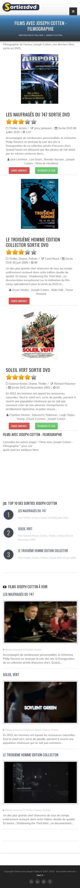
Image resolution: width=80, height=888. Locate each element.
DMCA (40, 875)
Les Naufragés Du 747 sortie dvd (38, 114)
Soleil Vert (25, 528)
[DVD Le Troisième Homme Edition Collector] (39, 204)
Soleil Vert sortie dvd (28, 369)
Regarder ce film (46, 170)
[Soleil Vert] (40, 704)
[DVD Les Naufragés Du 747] (39, 79)
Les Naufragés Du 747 (32, 510)
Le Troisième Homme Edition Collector (43, 550)
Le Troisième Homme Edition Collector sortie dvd (33, 242)
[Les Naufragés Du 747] (40, 623)
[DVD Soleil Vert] (39, 334)
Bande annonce (19, 170)
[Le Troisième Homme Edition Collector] (40, 784)
